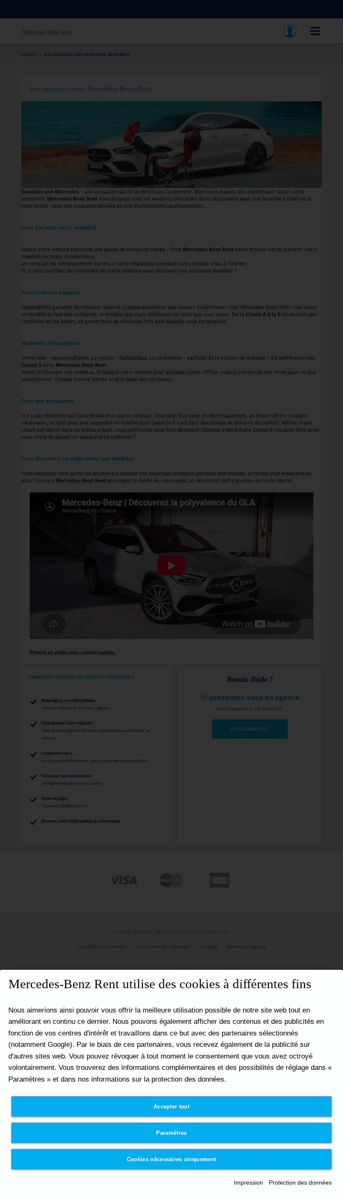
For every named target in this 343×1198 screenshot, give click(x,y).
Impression (248, 1182)
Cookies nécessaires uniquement (172, 1159)
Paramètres (171, 1133)
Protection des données (300, 1182)
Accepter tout (171, 1106)
